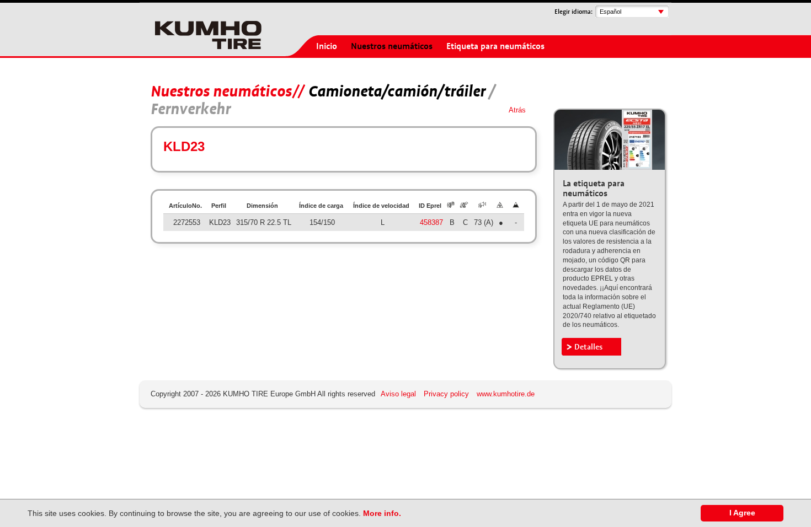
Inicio (326, 46)
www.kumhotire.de (506, 394)
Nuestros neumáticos (392, 46)
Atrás (517, 110)
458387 (431, 222)
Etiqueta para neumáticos (495, 46)
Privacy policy (446, 394)
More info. (382, 513)
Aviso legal (398, 394)
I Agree (742, 513)
